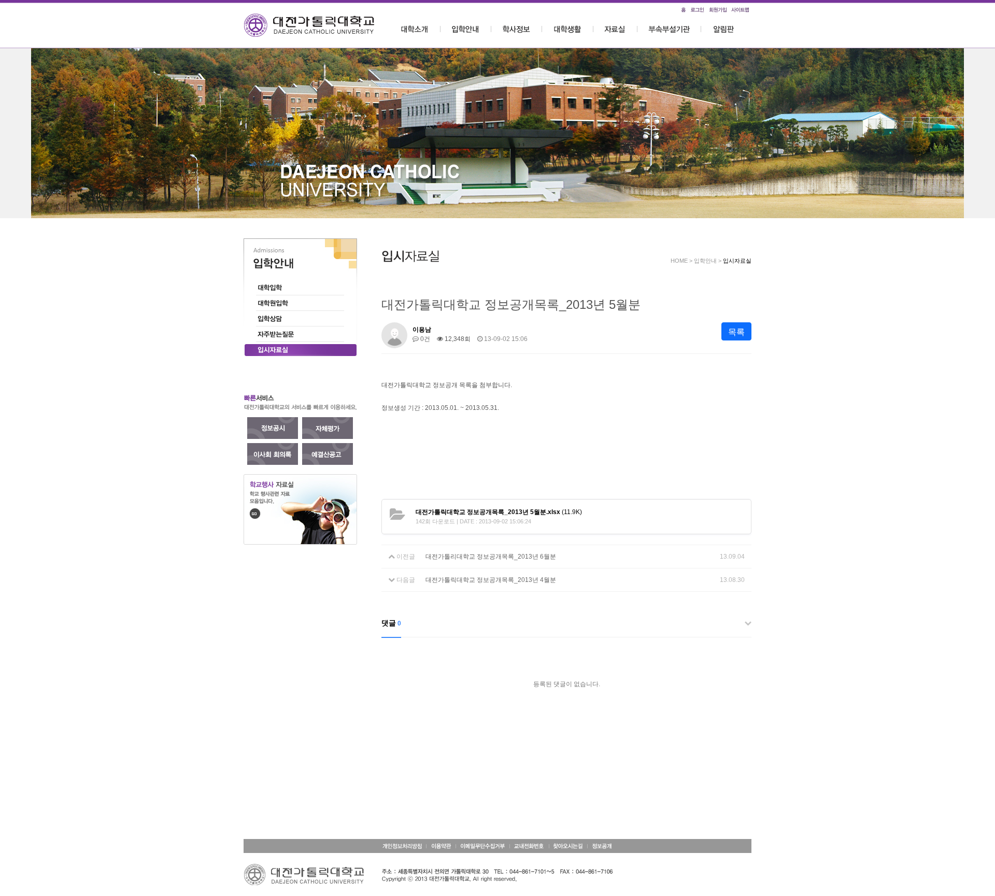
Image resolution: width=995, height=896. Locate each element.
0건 (424, 339)
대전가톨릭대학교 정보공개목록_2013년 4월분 (490, 580)
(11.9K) (499, 512)
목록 (736, 332)
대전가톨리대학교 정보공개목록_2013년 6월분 (490, 556)
